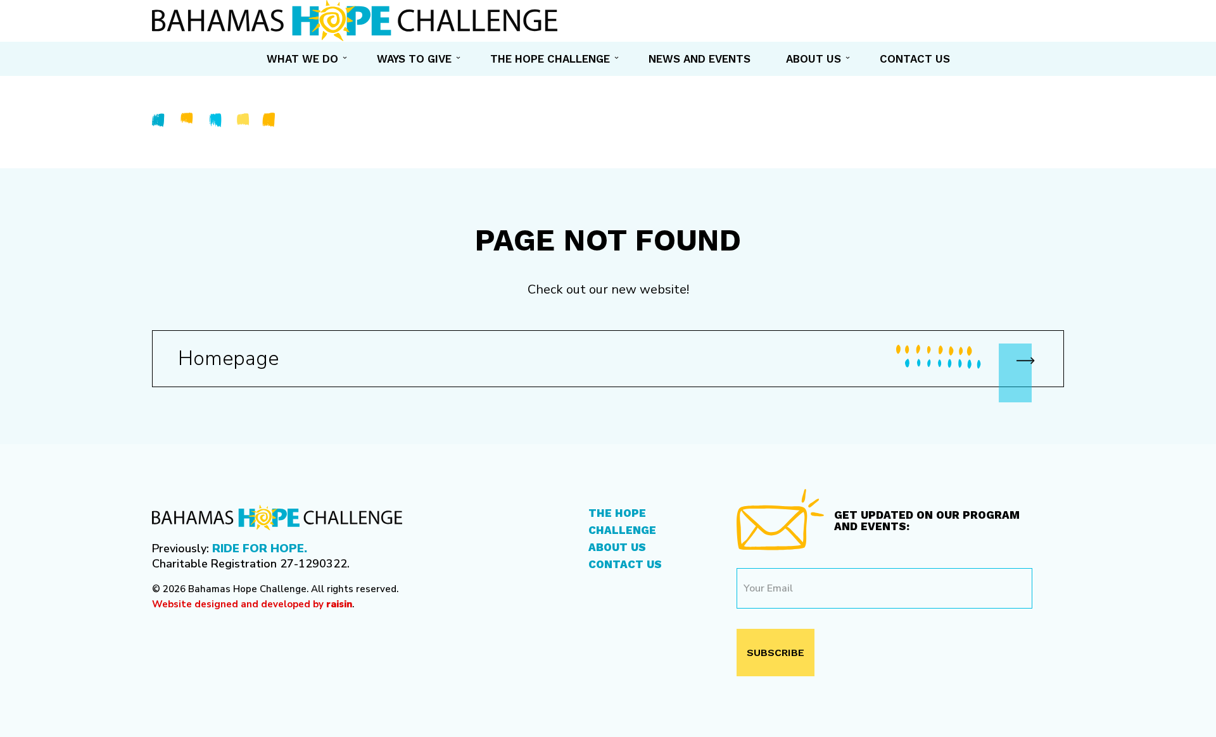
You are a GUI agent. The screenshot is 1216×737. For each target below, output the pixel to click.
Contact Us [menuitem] (915, 59)
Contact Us (625, 564)
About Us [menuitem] (813, 59)
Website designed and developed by (252, 604)
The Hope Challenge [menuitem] (550, 59)
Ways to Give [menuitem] (414, 59)
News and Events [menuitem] (699, 59)
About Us (617, 547)
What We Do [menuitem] (302, 59)
